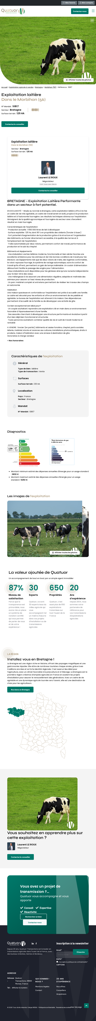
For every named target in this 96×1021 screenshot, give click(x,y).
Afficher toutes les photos (79, 80)
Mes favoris (70, 3)
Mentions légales (42, 986)
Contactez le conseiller (14, 124)
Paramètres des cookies (63, 1007)
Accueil (4, 87)
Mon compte (87, 3)
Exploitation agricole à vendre (21, 87)
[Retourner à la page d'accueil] (13, 11)
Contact (38, 990)
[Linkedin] (33, 943)
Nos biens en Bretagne (20, 689)
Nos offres (60, 986)
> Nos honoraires (15, 340)
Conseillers (61, 990)
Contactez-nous (35, 922)
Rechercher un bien (33, 916)
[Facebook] (36, 943)
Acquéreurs (61, 994)
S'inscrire (81, 952)
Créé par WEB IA (32, 1007)
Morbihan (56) (50, 87)
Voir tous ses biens (48, 184)
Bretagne (39, 87)
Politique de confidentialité (47, 1007)
